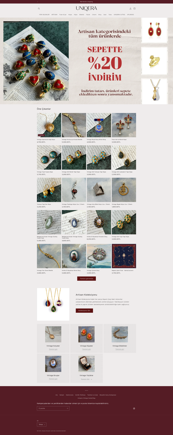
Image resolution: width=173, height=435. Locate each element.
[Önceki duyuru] (38, 1)
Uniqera (44, 430)
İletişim (62, 395)
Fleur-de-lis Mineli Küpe (119, 139)
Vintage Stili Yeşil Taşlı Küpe (120, 236)
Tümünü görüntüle (86, 278)
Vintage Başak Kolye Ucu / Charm (122, 204)
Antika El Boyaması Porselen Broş (97, 236)
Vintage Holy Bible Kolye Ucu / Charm (98, 204)
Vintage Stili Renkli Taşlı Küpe (71, 172)
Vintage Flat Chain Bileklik (45, 270)
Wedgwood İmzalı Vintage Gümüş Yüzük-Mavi (72, 237)
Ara (57, 395)
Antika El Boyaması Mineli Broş (71, 270)
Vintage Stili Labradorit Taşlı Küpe (122, 172)
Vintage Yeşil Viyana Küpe (45, 172)
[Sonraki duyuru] (135, 1)
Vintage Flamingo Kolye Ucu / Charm (73, 204)
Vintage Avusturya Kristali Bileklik (72, 139)
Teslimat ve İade (92, 395)
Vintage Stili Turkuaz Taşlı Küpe (96, 172)
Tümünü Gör (85, 379)
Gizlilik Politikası (80, 395)
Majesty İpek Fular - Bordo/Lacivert (122, 270)
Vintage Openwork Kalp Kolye (46, 139)
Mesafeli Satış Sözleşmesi (108, 395)
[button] (39, 9)
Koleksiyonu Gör (84, 310)
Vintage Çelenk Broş (93, 270)
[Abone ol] (67, 408)
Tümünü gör (53, 349)
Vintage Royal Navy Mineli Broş (96, 139)
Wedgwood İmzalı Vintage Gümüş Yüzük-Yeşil (47, 237)
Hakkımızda (69, 395)
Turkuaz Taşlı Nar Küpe (44, 204)
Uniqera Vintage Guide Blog (86, 398)
